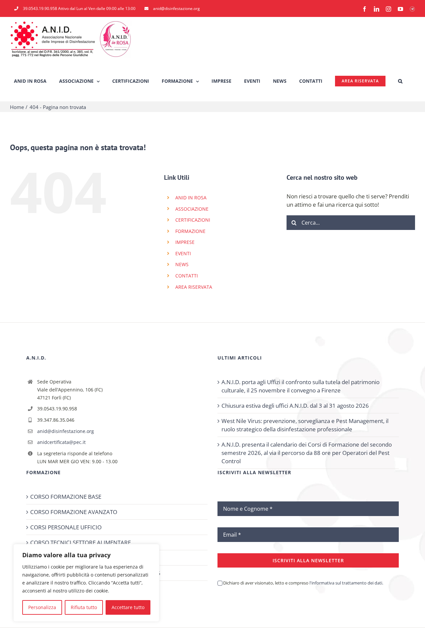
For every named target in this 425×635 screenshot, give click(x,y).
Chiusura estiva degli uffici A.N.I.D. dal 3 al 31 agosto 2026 (295, 405)
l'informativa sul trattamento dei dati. (345, 583)
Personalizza (42, 607)
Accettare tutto (128, 607)
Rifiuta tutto (84, 607)
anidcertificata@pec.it (61, 442)
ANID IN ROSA (191, 197)
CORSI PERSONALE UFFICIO (66, 527)
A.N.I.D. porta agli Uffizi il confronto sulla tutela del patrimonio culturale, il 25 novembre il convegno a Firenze (300, 386)
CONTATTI (186, 275)
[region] (86, 583)
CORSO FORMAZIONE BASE (65, 496)
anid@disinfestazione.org (65, 431)
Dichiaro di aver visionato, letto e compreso (303, 583)
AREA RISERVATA (193, 287)
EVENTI (183, 253)
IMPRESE (185, 242)
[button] (400, 81)
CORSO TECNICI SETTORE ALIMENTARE (80, 542)
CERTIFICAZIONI (192, 220)
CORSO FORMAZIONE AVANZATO (73, 512)
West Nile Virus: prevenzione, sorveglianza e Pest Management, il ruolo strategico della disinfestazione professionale (304, 425)
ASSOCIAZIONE (192, 209)
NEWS (182, 264)
